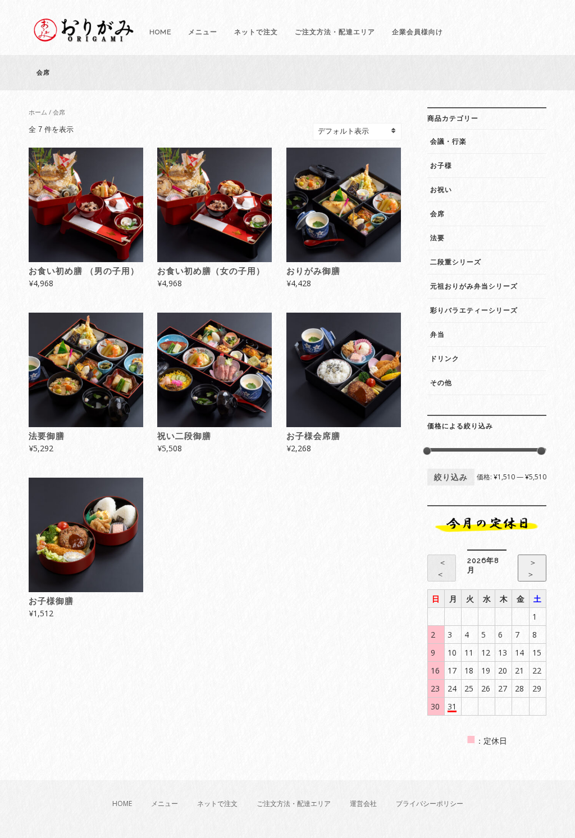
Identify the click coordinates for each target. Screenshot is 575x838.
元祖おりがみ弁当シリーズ (474, 286)
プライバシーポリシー (429, 803)
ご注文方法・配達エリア (335, 32)
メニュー (202, 32)
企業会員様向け (417, 32)
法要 (437, 238)
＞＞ (532, 568)
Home (160, 32)
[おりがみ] (85, 40)
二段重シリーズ (455, 262)
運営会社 (363, 803)
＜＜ (441, 568)
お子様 (441, 166)
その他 (441, 383)
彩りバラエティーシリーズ (474, 310)
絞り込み (451, 477)
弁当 (437, 334)
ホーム (38, 112)
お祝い (441, 190)
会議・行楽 (448, 141)
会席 (437, 214)
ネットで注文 (256, 32)
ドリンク (444, 359)
